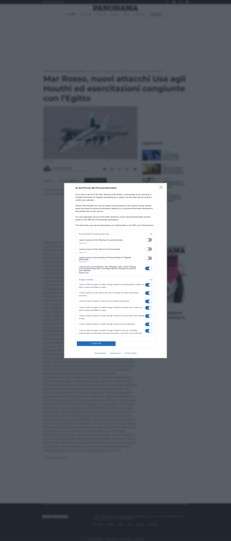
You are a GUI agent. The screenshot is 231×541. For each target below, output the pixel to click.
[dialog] (115, 270)
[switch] (148, 240)
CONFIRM (96, 344)
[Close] (161, 188)
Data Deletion (100, 353)
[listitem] (115, 234)
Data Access (115, 353)
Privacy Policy (130, 353)
